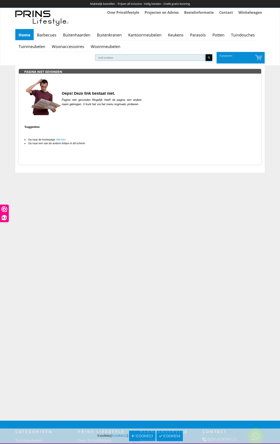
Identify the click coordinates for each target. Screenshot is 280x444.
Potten (218, 35)
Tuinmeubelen (32, 46)
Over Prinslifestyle (123, 12)
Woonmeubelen (105, 46)
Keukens (176, 35)
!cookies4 (171, 436)
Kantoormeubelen (144, 35)
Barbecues (46, 35)
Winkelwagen (250, 12)
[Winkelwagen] (259, 57)
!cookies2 (119, 435)
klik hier (61, 139)
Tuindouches (243, 35)
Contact (226, 12)
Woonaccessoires (68, 46)
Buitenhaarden (76, 35)
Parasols (198, 35)
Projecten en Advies (162, 12)
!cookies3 (144, 436)
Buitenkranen (109, 35)
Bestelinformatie (199, 12)
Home (24, 35)
